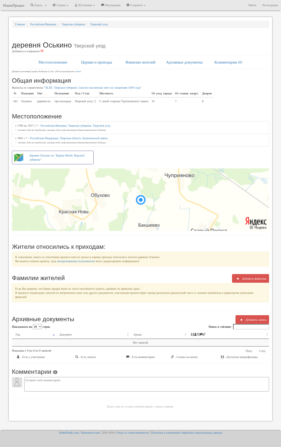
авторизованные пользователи (76, 261)
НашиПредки (13, 5)
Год (18, 334)
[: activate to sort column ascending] (228, 334)
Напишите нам (90, 432)
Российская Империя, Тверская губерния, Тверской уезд (75, 125)
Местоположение (52, 62)
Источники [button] (85, 5)
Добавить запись (255, 320)
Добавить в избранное (26, 51)
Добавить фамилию (253, 278)
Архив (138, 334)
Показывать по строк (31, 326)
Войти (252, 5)
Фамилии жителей (140, 62)
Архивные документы (184, 62)
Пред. (249, 351)
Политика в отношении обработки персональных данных (186, 432)
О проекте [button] (136, 5)
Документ (65, 334)
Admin (78, 71)
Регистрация (270, 5)
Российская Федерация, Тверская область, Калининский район (69, 138)
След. (262, 351)
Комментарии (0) (228, 62)
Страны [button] (61, 5)
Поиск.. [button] (38, 5)
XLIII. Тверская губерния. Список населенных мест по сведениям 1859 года (92, 87)
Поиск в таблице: (220, 326)
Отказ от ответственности (133, 432)
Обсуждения (112, 5)
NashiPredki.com (69, 432)
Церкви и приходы (96, 62)
